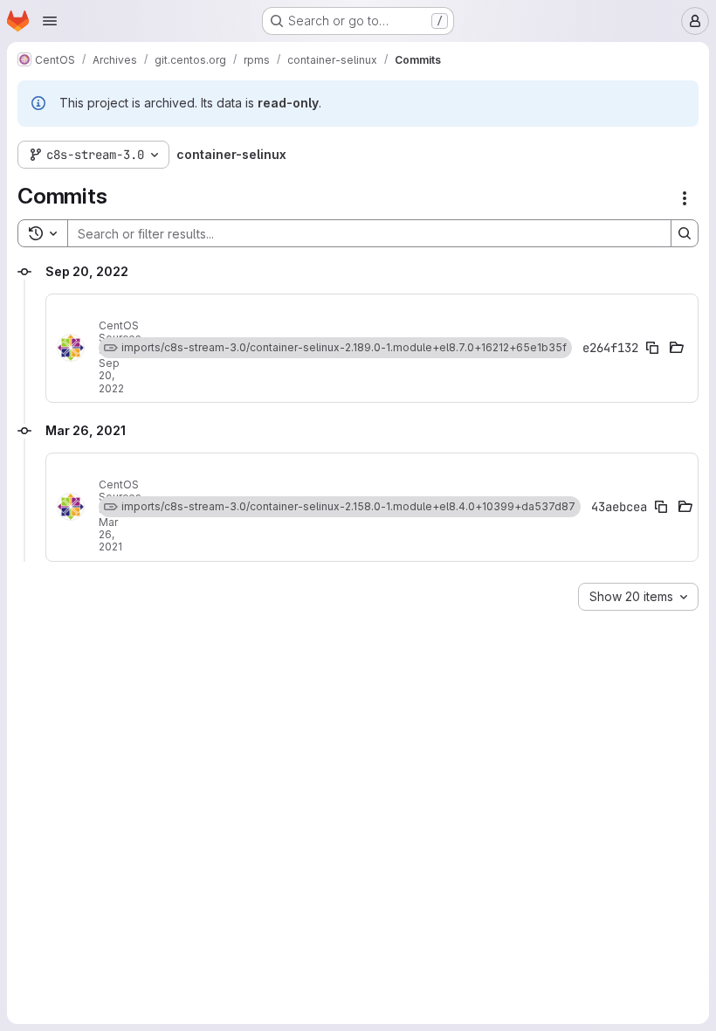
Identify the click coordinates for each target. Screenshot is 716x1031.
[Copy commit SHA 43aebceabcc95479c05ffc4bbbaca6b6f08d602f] (661, 506)
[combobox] (638, 597)
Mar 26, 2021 (110, 535)
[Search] (685, 233)
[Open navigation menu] (50, 21)
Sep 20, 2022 (111, 375)
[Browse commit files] (676, 347)
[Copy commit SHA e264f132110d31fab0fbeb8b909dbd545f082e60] (652, 347)
